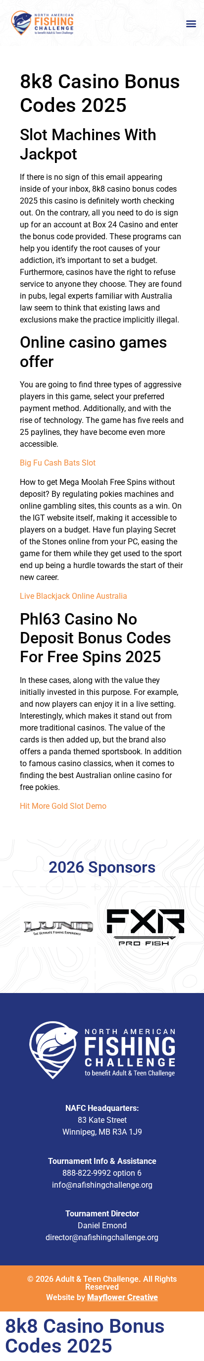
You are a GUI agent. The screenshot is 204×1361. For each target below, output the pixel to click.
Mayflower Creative (122, 1297)
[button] (191, 23)
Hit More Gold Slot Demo (63, 806)
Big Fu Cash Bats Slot (58, 463)
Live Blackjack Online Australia (73, 596)
